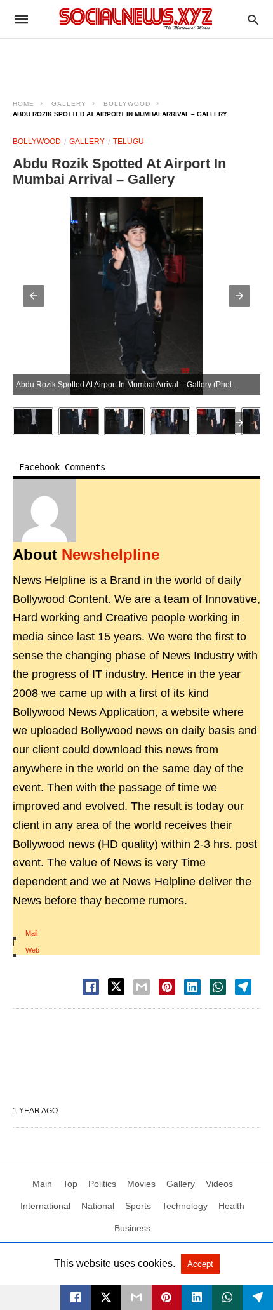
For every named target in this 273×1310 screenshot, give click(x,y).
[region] (136, 61)
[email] (136, 1297)
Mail (31, 933)
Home (23, 103)
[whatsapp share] (218, 987)
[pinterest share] (167, 987)
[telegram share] (243, 987)
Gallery (68, 103)
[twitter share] (116, 986)
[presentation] (239, 422)
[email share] (141, 987)
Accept (200, 1264)
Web (32, 950)
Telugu (128, 141)
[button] (33, 296)
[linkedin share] (192, 987)
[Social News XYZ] (135, 19)
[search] (253, 19)
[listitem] (33, 421)
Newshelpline (110, 554)
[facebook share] (91, 987)
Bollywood (126, 103)
